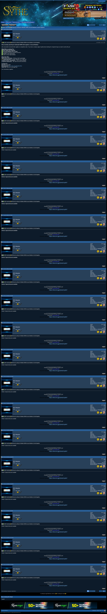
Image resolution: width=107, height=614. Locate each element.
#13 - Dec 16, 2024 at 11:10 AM (7, 376)
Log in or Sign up (102, 1)
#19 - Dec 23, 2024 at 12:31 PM (7, 537)
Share (104, 78)
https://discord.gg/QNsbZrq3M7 (58, 75)
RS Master (16, 34)
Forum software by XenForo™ (10, 612)
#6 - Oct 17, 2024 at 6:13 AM (7, 188)
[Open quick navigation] (105, 22)
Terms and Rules (104, 612)
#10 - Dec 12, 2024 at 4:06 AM (7, 295)
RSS (104, 610)
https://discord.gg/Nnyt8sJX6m (15, 66)
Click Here (104, 86)
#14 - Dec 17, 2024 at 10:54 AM (7, 403)
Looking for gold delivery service (48, 593)
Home (100, 610)
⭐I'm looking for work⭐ (60, 593)
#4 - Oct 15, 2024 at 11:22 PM (7, 134)
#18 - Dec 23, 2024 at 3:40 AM (7, 510)
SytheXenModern (5, 610)
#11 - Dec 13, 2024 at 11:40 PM (7, 322)
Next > (104, 591)
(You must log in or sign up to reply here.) (8, 591)
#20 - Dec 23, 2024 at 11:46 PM (7, 564)
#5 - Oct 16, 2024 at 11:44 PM (7, 161)
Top (103, 610)
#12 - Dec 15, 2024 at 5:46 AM (7, 349)
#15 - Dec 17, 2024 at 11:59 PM (7, 430)
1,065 (105, 83)
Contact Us (94, 610)
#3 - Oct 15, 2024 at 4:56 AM (7, 107)
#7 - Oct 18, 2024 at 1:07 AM (7, 215)
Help (98, 610)
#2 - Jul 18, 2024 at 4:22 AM (7, 80)
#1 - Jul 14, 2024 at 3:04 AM (7, 29)
